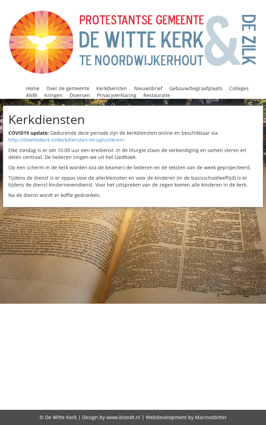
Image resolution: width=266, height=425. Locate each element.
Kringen (53, 95)
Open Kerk (64, 361)
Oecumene (238, 352)
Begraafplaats (168, 308)
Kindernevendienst (55, 352)
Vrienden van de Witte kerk (169, 379)
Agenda (32, 308)
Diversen (80, 95)
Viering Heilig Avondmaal (68, 379)
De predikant (226, 389)
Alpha (54, 308)
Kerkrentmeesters (232, 343)
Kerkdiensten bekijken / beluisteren (75, 343)
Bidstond (31, 317)
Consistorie (190, 317)
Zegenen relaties (90, 399)
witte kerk (46, 399)
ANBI (31, 95)
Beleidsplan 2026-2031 (225, 308)
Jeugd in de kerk (169, 335)
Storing (225, 370)
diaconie (131, 399)
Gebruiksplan (227, 399)
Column (159, 317)
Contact (222, 317)
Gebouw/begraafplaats (195, 88)
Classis (57, 317)
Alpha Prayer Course (96, 308)
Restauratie (156, 95)
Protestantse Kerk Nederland (89, 370)
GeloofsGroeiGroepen (213, 326)
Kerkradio (187, 343)
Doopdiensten (84, 326)
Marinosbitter (211, 417)
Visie (116, 379)
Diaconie (249, 317)
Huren (114, 335)
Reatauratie (155, 370)
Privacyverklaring (116, 95)
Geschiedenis (62, 335)
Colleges (239, 88)
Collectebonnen (93, 317)
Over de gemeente (67, 88)
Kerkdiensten (111, 88)
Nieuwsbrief (148, 88)
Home (32, 88)
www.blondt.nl (123, 417)
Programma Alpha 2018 (196, 361)
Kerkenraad (152, 343)
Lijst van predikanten (146, 352)
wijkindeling (232, 379)
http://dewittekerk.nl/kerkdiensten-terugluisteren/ (66, 139)
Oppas (92, 361)
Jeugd (134, 335)
